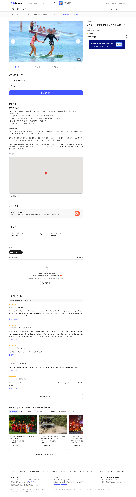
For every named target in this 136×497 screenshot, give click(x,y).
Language (120, 471)
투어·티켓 (37, 14)
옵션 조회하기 (45, 93)
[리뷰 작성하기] (82, 248)
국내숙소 (46, 14)
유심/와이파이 (51, 411)
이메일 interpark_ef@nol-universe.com (110, 481)
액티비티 (29, 411)
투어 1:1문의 (57, 484)
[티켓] (24, 9)
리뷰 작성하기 (46, 283)
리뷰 (73, 67)
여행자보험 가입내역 (76, 471)
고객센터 (109, 471)
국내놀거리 (54, 14)
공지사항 (100, 471)
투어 (22, 411)
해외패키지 (28, 14)
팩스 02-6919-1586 (59, 481)
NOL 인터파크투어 (15, 252)
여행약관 (63, 471)
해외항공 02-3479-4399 (60, 482)
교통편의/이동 (39, 411)
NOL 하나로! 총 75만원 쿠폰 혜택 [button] (38, 3)
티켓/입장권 (13, 411)
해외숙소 (19, 14)
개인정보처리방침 (34, 471)
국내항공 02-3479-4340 (74, 482)
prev (87, 45)
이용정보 (55, 67)
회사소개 (13, 471)
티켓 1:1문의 (64, 484)
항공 (12, 14)
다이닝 (72, 411)
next (127, 45)
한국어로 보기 (14, 319)
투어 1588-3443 (58, 479)
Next (83, 429)
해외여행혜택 (65, 14)
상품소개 (36, 67)
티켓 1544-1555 (68, 479)
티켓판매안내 (89, 471)
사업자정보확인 (30, 481)
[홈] (13, 9)
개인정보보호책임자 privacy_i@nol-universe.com (112, 482)
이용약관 (22, 471)
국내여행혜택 (77, 14)
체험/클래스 (63, 411)
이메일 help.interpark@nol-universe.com (75, 481)
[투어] (18, 9)
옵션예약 (18, 67)
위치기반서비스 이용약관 (50, 471)
